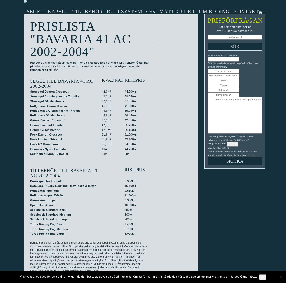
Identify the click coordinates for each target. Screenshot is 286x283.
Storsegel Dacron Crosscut (49, 91)
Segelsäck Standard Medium (50, 214)
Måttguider (177, 11)
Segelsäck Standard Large (49, 219)
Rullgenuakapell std (44, 190)
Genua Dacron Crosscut (47, 120)
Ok (262, 277)
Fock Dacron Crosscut (46, 134)
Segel (35, 11)
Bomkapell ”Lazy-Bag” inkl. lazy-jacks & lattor (63, 185)
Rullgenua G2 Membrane (47, 115)
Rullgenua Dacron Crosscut (50, 106)
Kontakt (246, 11)
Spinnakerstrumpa (43, 205)
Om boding (214, 11)
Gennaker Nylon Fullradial (48, 149)
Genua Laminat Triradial (47, 125)
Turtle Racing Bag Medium (49, 229)
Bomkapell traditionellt (46, 181)
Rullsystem (124, 11)
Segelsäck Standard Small (48, 209)
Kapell (58, 11)
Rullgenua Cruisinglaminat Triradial (55, 110)
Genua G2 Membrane (45, 130)
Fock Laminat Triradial (46, 139)
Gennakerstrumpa (43, 200)
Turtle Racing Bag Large (47, 233)
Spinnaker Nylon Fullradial (49, 153)
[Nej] (281, 277)
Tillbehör (87, 11)
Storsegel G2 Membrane (47, 101)
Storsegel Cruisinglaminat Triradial (55, 96)
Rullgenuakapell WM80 (46, 195)
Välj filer (232, 144)
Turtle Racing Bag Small (47, 224)
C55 (150, 11)
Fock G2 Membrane (44, 144)
